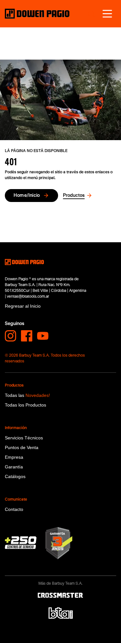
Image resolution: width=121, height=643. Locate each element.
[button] (107, 14)
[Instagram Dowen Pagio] (10, 335)
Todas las (27, 395)
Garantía (14, 466)
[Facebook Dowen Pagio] (26, 335)
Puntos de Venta (21, 447)
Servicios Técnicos (24, 437)
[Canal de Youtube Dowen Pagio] (42, 335)
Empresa (14, 457)
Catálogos (15, 476)
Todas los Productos (25, 405)
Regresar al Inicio (23, 306)
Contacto (14, 509)
